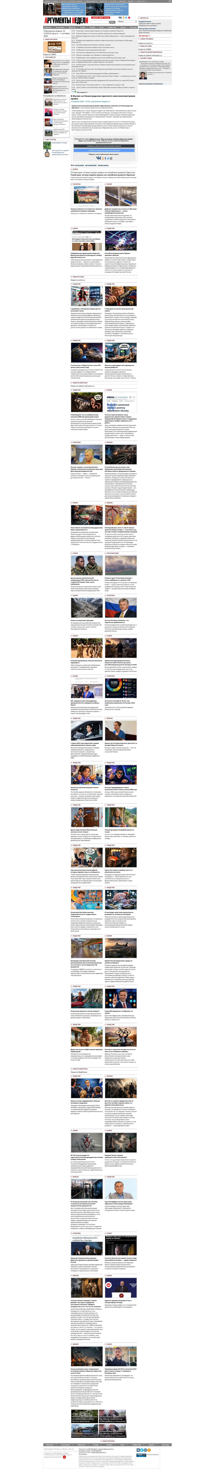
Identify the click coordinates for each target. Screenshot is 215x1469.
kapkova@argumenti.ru (98, 1452)
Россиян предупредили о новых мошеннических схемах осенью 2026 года (121, 788)
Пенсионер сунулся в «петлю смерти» (85, 1011)
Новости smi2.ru (78, 280)
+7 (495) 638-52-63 (96, 1450)
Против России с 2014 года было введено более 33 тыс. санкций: (119, 708)
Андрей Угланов (145, 21)
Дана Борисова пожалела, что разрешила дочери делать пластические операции (60, 72)
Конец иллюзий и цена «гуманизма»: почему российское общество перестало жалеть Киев (86, 1371)
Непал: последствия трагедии (82, 620)
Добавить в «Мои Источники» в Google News (104, 150)
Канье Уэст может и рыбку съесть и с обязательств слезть (119, 871)
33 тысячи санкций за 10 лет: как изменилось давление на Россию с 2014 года (120, 703)
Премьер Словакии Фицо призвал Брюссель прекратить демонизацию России (84, 1260)
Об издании (83, 1454)
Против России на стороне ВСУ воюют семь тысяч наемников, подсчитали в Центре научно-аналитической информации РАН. (86, 589)
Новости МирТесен (79, 1072)
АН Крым (113, 1)
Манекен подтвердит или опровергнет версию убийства (95, 55)
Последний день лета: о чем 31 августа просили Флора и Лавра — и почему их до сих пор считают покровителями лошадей (121, 530)
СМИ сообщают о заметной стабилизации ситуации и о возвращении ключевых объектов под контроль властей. (85, 667)
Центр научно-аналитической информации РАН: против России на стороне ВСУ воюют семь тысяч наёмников (84, 581)
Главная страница (51, 1)
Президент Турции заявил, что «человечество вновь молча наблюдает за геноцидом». (120, 1306)
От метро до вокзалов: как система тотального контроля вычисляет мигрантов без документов (84, 1204)
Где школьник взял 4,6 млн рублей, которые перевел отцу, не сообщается (85, 871)
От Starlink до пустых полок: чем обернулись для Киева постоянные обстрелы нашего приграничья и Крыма (120, 469)
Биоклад (122, 1)
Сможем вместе (91, 1)
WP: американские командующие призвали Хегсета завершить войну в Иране (85, 703)
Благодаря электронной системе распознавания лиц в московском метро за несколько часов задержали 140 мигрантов (86, 964)
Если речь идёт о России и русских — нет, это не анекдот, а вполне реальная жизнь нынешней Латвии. (120, 750)
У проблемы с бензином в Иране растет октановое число (95, 47)
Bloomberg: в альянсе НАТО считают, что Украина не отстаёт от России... (60, 102)
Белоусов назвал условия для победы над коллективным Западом (60, 112)
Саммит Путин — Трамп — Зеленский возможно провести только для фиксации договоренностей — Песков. (85, 476)
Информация (158, 84)
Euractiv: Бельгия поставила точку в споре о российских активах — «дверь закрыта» (121, 1259)
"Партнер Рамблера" (152, 1454)
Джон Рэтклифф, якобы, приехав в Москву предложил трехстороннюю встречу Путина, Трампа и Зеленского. (120, 1018)
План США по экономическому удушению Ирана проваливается (97, 73)
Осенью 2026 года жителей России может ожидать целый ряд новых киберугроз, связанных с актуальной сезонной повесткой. (121, 794)
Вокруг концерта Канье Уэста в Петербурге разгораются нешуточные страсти (61, 80)
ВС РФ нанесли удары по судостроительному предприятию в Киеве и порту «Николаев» (87, 1157)
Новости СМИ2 (49, 54)
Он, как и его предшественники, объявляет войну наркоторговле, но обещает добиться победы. (120, 836)
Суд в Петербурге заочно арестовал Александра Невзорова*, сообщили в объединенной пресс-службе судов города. (120, 1208)
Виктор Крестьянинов (147, 29)
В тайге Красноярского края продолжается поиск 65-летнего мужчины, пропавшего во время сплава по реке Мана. (86, 1016)
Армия (109, 936)
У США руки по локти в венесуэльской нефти (91, 50)
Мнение (131, 1)
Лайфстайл (112, 27)
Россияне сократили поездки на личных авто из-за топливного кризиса (120, 1050)
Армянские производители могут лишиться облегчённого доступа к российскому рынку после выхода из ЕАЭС (121, 663)
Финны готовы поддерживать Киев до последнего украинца (85, 1102)
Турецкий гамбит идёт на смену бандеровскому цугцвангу (150, 24)
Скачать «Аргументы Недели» (72, 1)
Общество (72, 27)
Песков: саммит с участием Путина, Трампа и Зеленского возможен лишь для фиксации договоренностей (87, 469)
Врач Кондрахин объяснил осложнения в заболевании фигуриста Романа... (60, 122)
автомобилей (90, 165)
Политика (48, 27)
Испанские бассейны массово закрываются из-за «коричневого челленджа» (83, 914)
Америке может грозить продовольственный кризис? (116, 1156)
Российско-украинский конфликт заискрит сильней (93, 45)
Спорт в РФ (141, 1)
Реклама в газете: (85, 1450)
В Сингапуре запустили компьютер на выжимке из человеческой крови (119, 913)
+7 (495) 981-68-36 (91, 1449)
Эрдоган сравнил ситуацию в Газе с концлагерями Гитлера (118, 1301)
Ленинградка (103, 165)
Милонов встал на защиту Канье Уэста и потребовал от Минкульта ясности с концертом (61, 63)
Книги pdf (103, 1)
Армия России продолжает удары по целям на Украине (118, 962)
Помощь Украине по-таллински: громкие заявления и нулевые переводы (100, 33)
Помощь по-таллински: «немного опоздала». (86, 213)
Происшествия (113, 553)
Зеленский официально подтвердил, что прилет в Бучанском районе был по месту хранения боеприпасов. (119, 1377)
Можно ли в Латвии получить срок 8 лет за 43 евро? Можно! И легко (121, 744)
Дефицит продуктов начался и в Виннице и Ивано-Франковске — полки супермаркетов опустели (121, 211)
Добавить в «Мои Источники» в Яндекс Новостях (104, 146)
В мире (82, 27)
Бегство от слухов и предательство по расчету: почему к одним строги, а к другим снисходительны (119, 1103)
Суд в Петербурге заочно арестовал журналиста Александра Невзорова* (119, 1203)
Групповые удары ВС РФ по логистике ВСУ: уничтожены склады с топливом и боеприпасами (121, 1371)
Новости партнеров (146, 84)
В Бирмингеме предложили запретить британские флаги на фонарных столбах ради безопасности (86, 255)
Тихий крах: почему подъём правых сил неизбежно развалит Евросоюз (99, 31)
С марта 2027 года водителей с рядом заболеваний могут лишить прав (85, 744)
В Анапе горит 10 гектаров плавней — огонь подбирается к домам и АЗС (100, 85)
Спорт (101, 27)
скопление (79, 165)
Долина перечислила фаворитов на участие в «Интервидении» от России (60, 89)
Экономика (60, 27)
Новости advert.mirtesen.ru (82, 386)
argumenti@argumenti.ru (106, 1449)
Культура (133, 27)
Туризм (123, 27)
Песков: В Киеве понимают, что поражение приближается (117, 621)
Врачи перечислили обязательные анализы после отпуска (84, 831)
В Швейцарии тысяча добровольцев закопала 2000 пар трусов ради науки (101, 58)
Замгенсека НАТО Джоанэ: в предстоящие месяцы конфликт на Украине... (61, 132)
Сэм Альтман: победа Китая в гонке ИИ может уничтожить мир (97, 52)
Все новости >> (82, 92)
